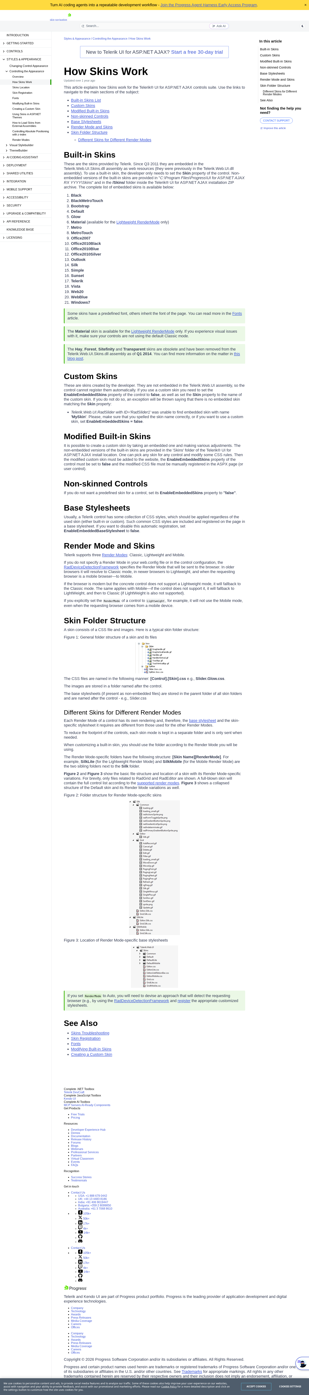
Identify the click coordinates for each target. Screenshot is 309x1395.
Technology (78, 1311)
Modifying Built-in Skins (26, 103)
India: (93, 1202)
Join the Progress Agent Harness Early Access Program (208, 5)
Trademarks (192, 1371)
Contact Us (78, 1192)
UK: (92, 1198)
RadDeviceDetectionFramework (91, 567)
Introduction (18, 35)
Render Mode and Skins (92, 127)
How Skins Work (22, 82)
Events (75, 1161)
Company (77, 1308)
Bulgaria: (94, 1205)
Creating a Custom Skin (26, 108)
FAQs (74, 1165)
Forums (76, 1142)
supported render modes (158, 783)
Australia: (95, 1208)
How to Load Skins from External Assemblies (26, 124)
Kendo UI (70, 1098)
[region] (154, 1386)
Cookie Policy (169, 1386)
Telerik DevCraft (74, 1092)
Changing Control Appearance (28, 65)
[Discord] (80, 1241)
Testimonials (79, 1180)
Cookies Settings (290, 1386)
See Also (81, 1023)
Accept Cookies (256, 1386)
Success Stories (81, 1177)
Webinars (77, 1149)
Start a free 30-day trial (197, 52)
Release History (81, 1139)
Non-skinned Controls (89, 116)
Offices (75, 1327)
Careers (76, 1324)
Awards (76, 1314)
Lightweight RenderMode (138, 222)
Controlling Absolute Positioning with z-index (30, 133)
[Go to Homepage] (69, 19)
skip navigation (58, 19)
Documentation (80, 1136)
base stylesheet (202, 720)
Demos (75, 1132)
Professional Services (85, 1152)
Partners (76, 1155)
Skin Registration (22, 92)
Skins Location (21, 87)
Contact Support (276, 120)
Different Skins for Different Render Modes (114, 140)
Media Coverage (81, 1320)
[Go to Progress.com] (75, 1289)
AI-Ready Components (95, 1105)
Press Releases (81, 1317)
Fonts (15, 98)
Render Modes (21, 139)
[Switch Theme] (302, 26)
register (184, 1000)
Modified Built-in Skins (90, 111)
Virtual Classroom (82, 1158)
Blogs (74, 1145)
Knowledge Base (20, 229)
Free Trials (78, 1114)
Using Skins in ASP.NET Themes (26, 116)
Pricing (75, 1117)
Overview (18, 76)
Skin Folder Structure (89, 132)
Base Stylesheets (86, 121)
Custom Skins (83, 105)
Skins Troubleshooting (90, 1033)
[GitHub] (80, 1237)
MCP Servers (72, 1105)
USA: (92, 1195)
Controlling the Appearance (110, 38)
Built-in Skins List (86, 100)
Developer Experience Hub (88, 1129)
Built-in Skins (90, 154)
